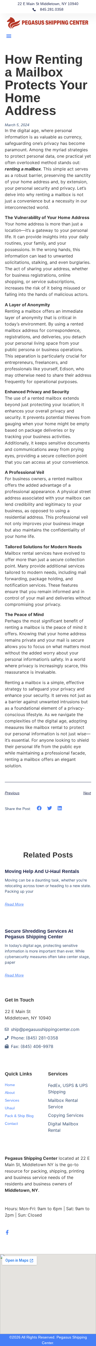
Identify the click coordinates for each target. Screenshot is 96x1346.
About (10, 1092)
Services (12, 1100)
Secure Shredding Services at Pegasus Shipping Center (39, 934)
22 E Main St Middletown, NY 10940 (48, 4)
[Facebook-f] (7, 1232)
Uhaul (10, 1108)
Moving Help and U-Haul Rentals (42, 871)
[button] (9, 36)
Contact (11, 1123)
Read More (14, 904)
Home (10, 1085)
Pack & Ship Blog (19, 1116)
